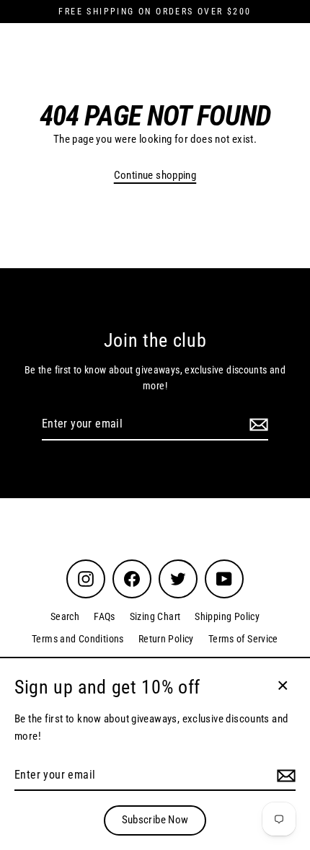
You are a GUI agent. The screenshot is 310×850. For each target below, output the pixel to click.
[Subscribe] (256, 425)
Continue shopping (155, 175)
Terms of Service (243, 639)
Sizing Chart (155, 616)
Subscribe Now (155, 819)
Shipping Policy (227, 616)
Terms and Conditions (78, 639)
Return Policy (166, 639)
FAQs (104, 616)
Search (64, 616)
